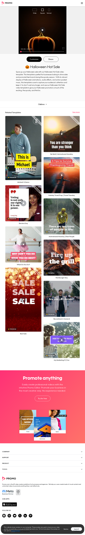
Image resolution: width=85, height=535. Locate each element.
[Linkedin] (25, 516)
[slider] (21, 51)
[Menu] (82, 3)
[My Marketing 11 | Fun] (62, 340)
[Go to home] (8, 3)
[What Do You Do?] (23, 244)
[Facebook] (7, 492)
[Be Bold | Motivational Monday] (62, 134)
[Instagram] (18, 492)
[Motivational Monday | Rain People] (62, 216)
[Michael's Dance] (23, 148)
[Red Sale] (23, 300)
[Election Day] (23, 203)
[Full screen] (63, 48)
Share (50, 59)
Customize (34, 59)
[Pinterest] (30, 516)
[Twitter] (20, 516)
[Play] (42, 30)
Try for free (42, 398)
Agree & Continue (76, 529)
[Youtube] (14, 516)
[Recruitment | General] (62, 299)
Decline (66, 529)
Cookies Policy (15, 531)
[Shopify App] (42, 504)
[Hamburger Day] (62, 258)
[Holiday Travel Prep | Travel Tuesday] (62, 175)
